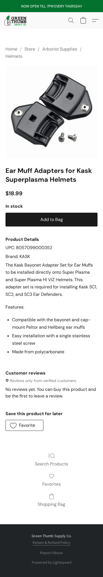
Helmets (13, 56)
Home (11, 49)
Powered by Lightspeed (51, 562)
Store (29, 49)
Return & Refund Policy (51, 542)
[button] (15, 20)
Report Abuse (51, 552)
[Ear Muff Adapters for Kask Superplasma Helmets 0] (51, 111)
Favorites (51, 484)
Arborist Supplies (59, 49)
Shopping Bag (51, 504)
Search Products (51, 464)
